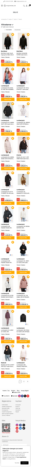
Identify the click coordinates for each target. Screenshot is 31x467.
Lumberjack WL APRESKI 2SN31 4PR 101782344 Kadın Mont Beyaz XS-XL (23, 123)
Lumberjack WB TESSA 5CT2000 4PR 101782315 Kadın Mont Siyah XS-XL (23, 331)
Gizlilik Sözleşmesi (7, 406)
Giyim (15, 19)
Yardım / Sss (6, 390)
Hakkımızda (16, 392)
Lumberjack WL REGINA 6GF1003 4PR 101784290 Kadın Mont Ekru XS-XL (23, 227)
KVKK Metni (5, 405)
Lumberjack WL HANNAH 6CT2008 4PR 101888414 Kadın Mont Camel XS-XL (23, 192)
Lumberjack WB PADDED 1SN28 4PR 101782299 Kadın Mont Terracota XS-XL (7, 261)
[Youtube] (17, 428)
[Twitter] (24, 424)
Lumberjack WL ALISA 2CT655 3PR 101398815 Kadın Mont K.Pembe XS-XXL (7, 88)
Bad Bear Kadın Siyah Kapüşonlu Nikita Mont (7, 54)
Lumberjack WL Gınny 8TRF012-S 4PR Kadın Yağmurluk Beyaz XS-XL (23, 88)
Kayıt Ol (18, 406)
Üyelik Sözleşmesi (7, 412)
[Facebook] (20, 424)
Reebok (3, 363)
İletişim (13, 390)
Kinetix (19, 155)
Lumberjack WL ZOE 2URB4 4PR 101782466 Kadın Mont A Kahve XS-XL (23, 296)
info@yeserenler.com (21, 1)
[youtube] (27, 396)
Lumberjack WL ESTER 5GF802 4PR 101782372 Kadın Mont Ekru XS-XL (7, 296)
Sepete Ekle (7, 65)
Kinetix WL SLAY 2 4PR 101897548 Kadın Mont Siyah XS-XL (23, 158)
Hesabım (18, 410)
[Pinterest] (17, 431)
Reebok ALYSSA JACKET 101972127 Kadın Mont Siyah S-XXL (7, 365)
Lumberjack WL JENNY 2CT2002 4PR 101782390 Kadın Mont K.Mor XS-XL (7, 331)
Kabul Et (24, 463)
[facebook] (22, 396)
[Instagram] (17, 424)
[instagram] (19, 396)
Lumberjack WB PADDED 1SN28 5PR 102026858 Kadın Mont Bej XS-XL (23, 365)
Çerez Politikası (6, 415)
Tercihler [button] (17, 463)
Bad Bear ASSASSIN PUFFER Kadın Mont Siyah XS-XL (22, 54)
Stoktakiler (9, 30)
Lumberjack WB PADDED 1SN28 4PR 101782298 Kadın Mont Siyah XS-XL (7, 227)
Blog (18, 390)
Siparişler (15, 396)
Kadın (10, 19)
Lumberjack (5, 86)
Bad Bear (4, 51)
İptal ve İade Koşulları (7, 413)
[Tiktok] (24, 428)
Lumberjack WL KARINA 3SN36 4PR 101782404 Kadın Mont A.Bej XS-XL (7, 158)
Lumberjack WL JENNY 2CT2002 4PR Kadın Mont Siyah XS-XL (23, 261)
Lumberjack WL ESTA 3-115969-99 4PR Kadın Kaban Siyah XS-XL (7, 192)
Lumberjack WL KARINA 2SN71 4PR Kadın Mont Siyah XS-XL (7, 123)
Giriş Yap (18, 408)
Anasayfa (4, 19)
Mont (20, 19)
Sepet (17, 412)
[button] (2, 6)
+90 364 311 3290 (9, 1)
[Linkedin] (20, 428)
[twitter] (25, 396)
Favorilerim (6, 396)
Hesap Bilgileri (25, 390)
